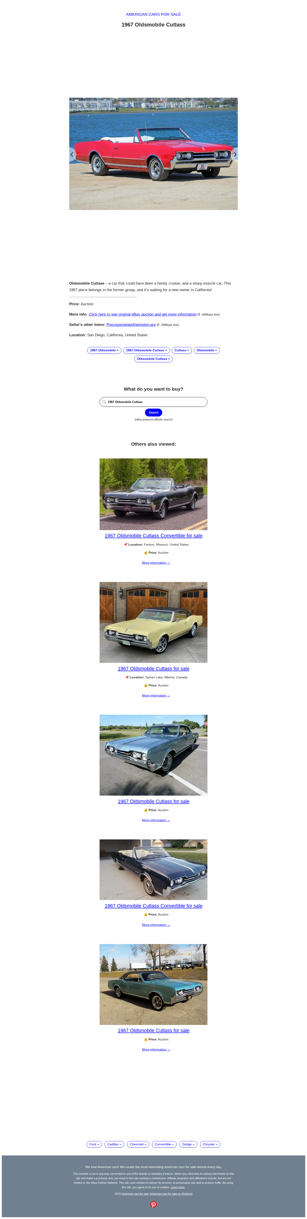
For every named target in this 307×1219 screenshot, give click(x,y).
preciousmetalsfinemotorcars (131, 325)
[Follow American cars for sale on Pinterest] (153, 1206)
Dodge (187, 1144)
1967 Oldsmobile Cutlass (145, 350)
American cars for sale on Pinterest (171, 1193)
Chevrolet (137, 1144)
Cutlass (180, 350)
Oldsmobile (205, 350)
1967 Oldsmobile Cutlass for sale (153, 668)
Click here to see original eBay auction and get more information (142, 314)
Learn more (178, 1187)
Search (153, 412)
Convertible (163, 1144)
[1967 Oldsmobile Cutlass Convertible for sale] (153, 529)
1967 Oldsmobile (103, 350)
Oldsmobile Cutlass (152, 359)
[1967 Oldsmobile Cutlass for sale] (153, 662)
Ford (92, 1144)
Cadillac (113, 1144)
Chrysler (209, 1144)
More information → (156, 562)
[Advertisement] (153, 63)
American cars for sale (153, 14)
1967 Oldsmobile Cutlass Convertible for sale (153, 535)
